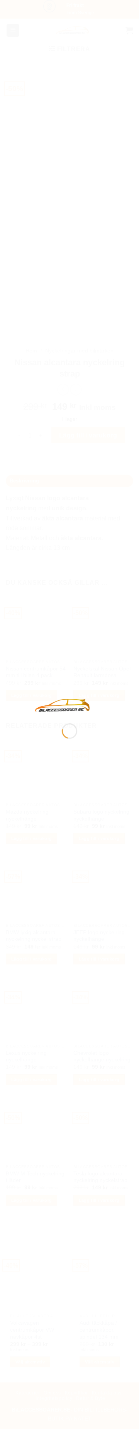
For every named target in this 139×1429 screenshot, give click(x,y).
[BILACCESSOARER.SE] (62, 705)
